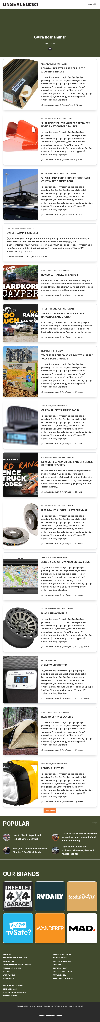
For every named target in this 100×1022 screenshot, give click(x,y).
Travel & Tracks (10, 996)
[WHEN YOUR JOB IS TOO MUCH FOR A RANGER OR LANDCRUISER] (20, 323)
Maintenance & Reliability (52, 351)
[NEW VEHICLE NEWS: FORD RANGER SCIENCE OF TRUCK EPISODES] (20, 475)
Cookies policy (59, 958)
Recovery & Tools (64, 119)
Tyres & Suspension (65, 506)
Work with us (9, 975)
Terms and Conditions (63, 978)
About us (7, 954)
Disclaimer (58, 965)
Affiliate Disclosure (62, 954)
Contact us (8, 961)
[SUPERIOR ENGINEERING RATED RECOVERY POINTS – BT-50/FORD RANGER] (20, 139)
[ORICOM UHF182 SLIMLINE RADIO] (20, 425)
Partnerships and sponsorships (17, 965)
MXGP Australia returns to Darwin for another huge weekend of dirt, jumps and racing (79, 837)
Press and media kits (12, 968)
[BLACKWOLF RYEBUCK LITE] (20, 731)
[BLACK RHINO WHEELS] (20, 628)
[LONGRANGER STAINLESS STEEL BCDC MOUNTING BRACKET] (20, 84)
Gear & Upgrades (59, 64)
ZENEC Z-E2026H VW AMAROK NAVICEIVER (66, 562)
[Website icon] (50, 49)
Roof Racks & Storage (66, 173)
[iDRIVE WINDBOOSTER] (20, 679)
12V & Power (46, 64)
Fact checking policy (62, 972)
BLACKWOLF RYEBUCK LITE (57, 716)
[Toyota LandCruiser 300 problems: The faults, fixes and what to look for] (55, 850)
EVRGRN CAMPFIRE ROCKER (23, 233)
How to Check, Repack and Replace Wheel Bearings (27, 837)
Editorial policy (60, 968)
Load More (50, 810)
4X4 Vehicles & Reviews (51, 309)
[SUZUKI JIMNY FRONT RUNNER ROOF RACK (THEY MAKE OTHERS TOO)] (20, 194)
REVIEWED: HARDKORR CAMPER (59, 275)
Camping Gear (13, 228)
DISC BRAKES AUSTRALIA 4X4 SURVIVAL (64, 510)
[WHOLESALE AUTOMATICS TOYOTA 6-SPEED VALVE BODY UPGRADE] (20, 371)
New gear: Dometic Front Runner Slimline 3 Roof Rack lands (30, 850)
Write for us (8, 978)
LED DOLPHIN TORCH (53, 768)
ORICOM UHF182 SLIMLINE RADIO (60, 410)
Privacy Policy (59, 975)
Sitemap (6, 972)
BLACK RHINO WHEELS (54, 613)
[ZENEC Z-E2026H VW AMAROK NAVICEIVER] (20, 576)
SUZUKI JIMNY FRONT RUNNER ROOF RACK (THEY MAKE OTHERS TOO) (65, 180)
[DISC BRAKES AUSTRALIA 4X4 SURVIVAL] (20, 525)
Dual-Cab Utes (68, 309)
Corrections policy (62, 961)
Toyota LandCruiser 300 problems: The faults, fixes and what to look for (78, 850)
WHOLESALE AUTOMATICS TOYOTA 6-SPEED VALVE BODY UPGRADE (67, 357)
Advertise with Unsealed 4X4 (15, 958)
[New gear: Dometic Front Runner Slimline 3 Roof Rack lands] (6, 850)
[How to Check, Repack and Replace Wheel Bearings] (6, 837)
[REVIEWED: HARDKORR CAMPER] (20, 282)
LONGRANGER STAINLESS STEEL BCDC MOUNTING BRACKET (63, 70)
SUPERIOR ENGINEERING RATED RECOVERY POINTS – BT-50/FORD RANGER (65, 125)
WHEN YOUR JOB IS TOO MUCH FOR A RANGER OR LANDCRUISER (62, 315)
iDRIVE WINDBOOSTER (54, 665)
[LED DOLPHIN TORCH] (20, 783)
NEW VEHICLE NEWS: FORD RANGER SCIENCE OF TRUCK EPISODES (67, 463)
